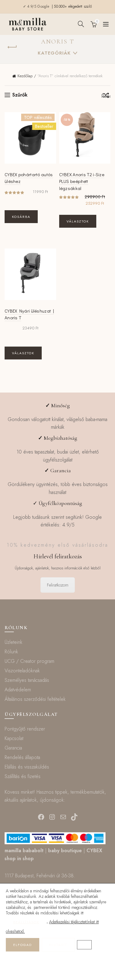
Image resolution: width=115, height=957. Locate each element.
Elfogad (22, 944)
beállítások (26, 922)
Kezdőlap (25, 76)
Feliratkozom (57, 585)
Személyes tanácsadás (27, 680)
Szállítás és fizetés (22, 776)
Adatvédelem (18, 689)
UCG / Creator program (29, 661)
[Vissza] (12, 47)
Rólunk (11, 651)
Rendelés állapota (22, 757)
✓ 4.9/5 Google (37, 6)
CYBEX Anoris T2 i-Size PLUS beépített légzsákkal (82, 181)
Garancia (13, 747)
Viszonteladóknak (22, 670)
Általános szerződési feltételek (35, 699)
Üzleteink (13, 642)
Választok (78, 221)
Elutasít (58, 944)
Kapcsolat (14, 738)
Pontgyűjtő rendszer (25, 728)
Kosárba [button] (21, 216)
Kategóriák (54, 53)
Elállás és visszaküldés (27, 766)
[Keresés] (81, 23)
